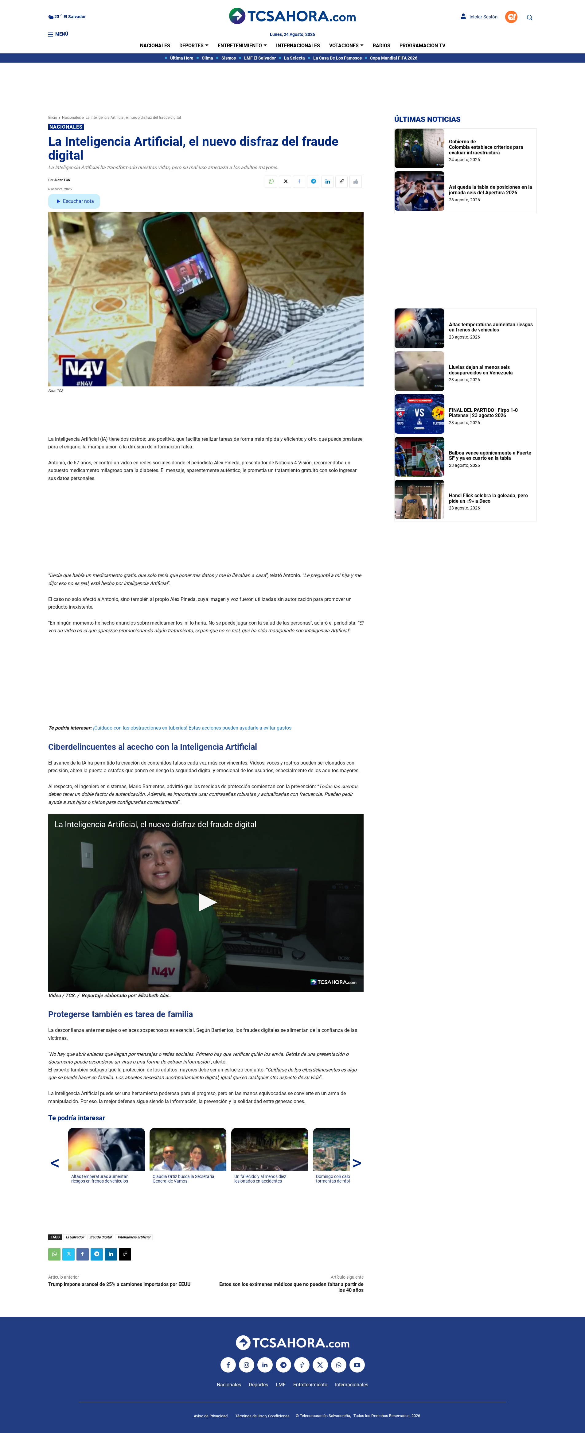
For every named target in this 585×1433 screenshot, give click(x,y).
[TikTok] (302, 1365)
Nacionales (71, 117)
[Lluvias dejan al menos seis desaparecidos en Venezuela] (419, 371)
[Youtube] (357, 1365)
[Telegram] (313, 182)
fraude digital (100, 1237)
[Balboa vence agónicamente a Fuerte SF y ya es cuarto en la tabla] (419, 456)
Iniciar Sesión (481, 17)
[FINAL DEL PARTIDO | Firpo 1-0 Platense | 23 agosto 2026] (419, 414)
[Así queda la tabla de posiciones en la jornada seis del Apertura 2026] (419, 191)
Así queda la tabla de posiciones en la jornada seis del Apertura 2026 (490, 190)
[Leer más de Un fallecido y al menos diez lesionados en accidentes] (238, 1187)
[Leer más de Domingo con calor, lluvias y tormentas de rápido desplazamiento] (319, 1187)
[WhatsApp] (271, 182)
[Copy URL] (341, 182)
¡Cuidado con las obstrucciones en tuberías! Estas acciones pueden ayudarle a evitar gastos (192, 728)
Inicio (52, 117)
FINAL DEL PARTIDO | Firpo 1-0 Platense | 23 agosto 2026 (483, 413)
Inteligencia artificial (134, 1237)
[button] (529, 17)
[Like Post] (355, 182)
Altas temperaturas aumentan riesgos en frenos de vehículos (491, 327)
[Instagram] (246, 1365)
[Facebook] (299, 182)
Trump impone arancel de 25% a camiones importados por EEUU (119, 1284)
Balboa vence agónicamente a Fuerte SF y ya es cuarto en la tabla (490, 455)
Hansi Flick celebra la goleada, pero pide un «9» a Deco (488, 498)
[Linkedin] (327, 182)
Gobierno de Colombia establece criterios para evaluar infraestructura (486, 147)
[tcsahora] (292, 17)
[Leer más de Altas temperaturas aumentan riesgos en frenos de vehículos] (75, 1187)
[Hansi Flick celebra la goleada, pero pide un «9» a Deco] (419, 499)
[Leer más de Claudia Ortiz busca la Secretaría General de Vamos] (156, 1187)
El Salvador (75, 1237)
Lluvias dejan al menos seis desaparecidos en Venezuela (481, 370)
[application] (206, 903)
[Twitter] (285, 182)
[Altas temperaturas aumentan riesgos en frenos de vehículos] (419, 328)
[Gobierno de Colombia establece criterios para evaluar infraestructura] (419, 148)
